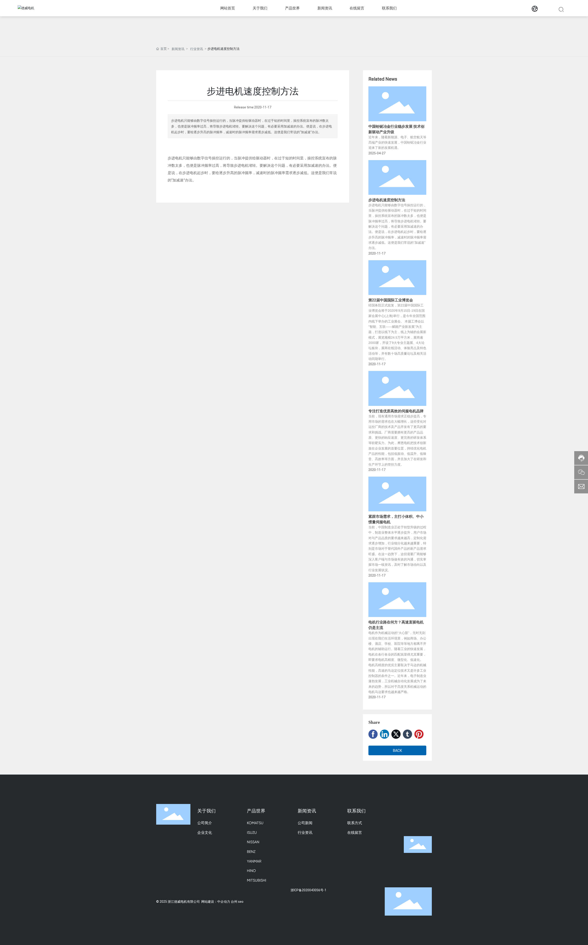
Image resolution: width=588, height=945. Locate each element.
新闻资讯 (178, 49)
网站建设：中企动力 (215, 901)
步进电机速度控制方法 (386, 199)
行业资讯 (196, 49)
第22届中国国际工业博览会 (390, 299)
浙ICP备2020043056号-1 (308, 890)
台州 (234, 901)
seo (240, 901)
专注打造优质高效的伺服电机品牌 (396, 410)
